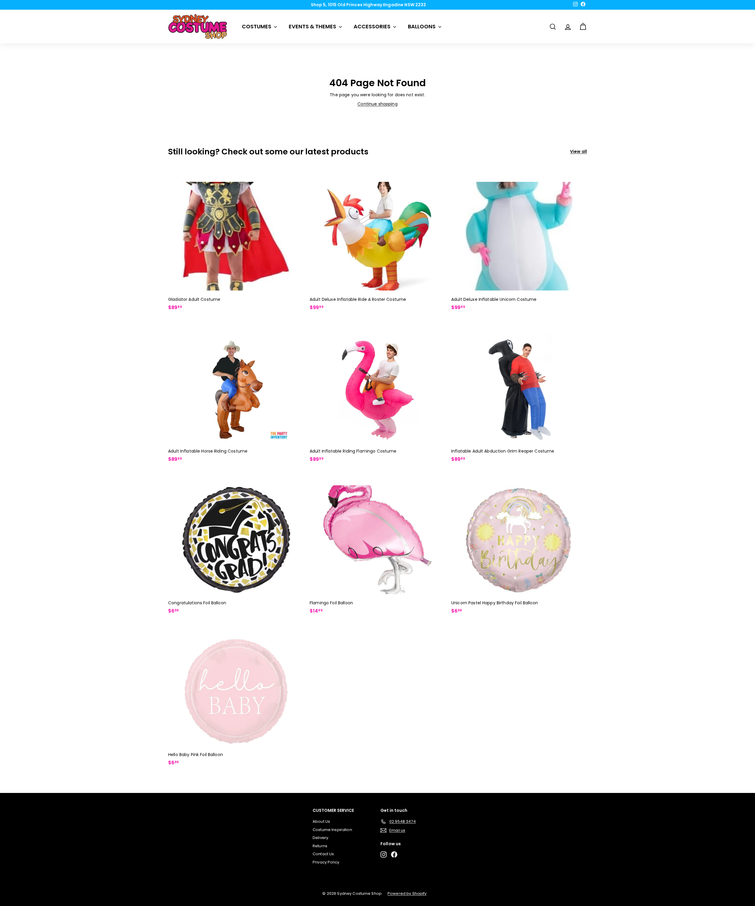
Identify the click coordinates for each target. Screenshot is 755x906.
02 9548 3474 (380, 5)
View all (578, 151)
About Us (321, 821)
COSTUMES (257, 26)
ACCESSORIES (373, 26)
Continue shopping (377, 104)
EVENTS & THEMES (313, 26)
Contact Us (323, 854)
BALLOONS (422, 26)
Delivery (320, 837)
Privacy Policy (326, 862)
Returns (320, 846)
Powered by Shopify (407, 893)
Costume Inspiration (332, 829)
